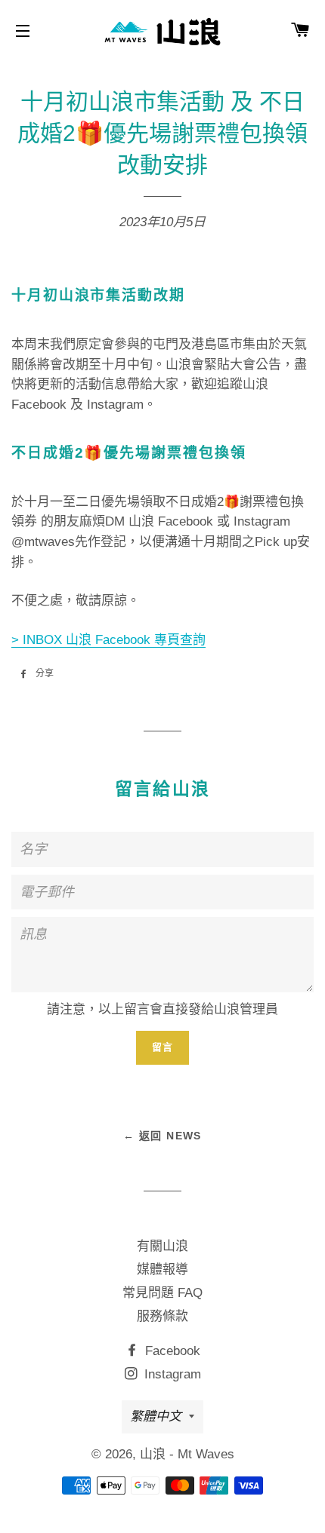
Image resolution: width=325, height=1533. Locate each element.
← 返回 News (162, 1136)
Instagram (171, 1374)
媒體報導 (162, 1269)
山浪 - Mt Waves (187, 1454)
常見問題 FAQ (162, 1293)
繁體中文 (155, 1416)
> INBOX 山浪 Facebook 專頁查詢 (108, 640)
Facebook (170, 1351)
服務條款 (162, 1316)
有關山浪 (162, 1246)
